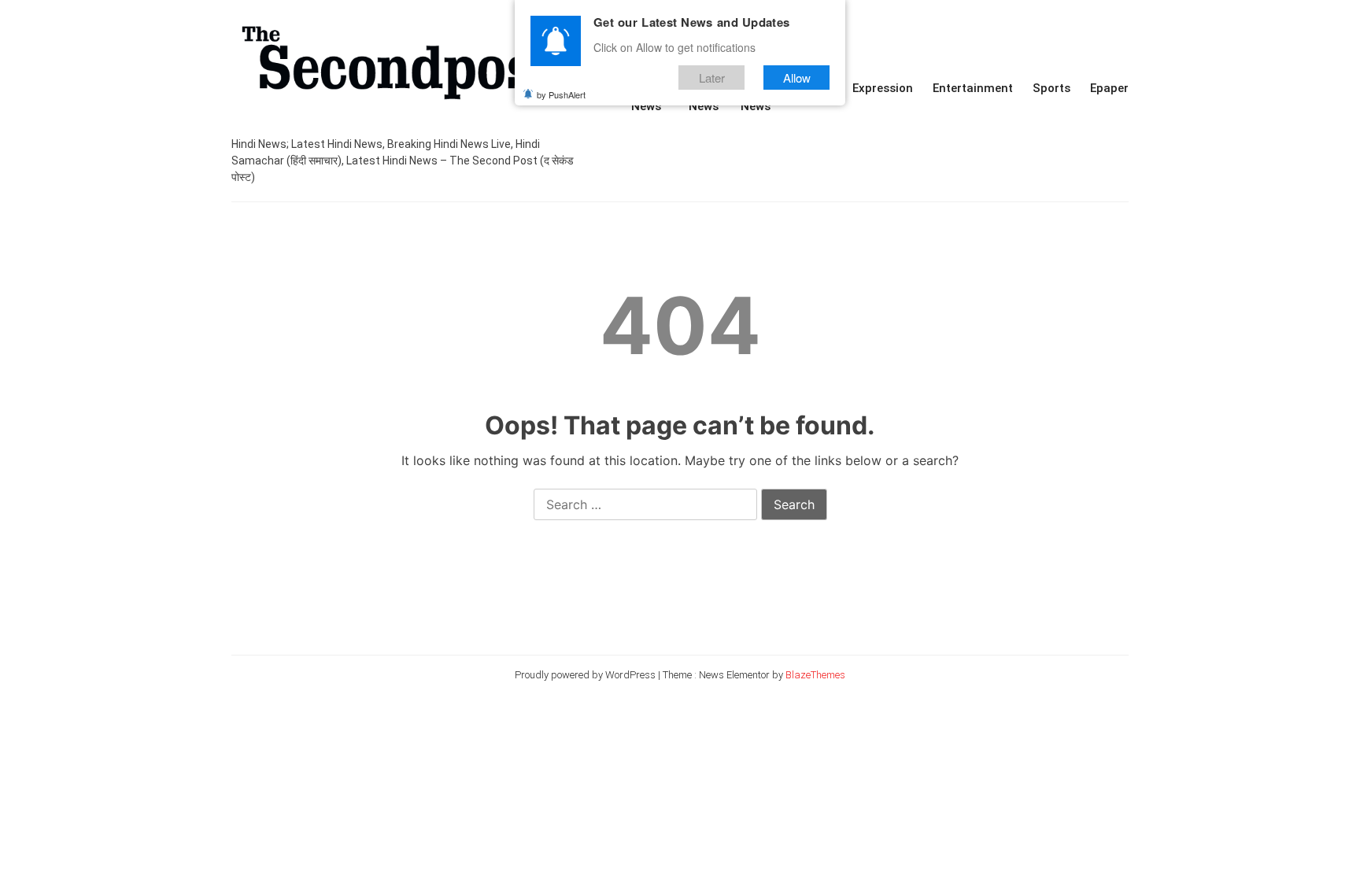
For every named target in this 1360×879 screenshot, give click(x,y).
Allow (797, 77)
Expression (882, 88)
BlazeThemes (815, 675)
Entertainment (973, 88)
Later (712, 77)
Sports (1051, 88)
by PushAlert (561, 94)
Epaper (1109, 88)
